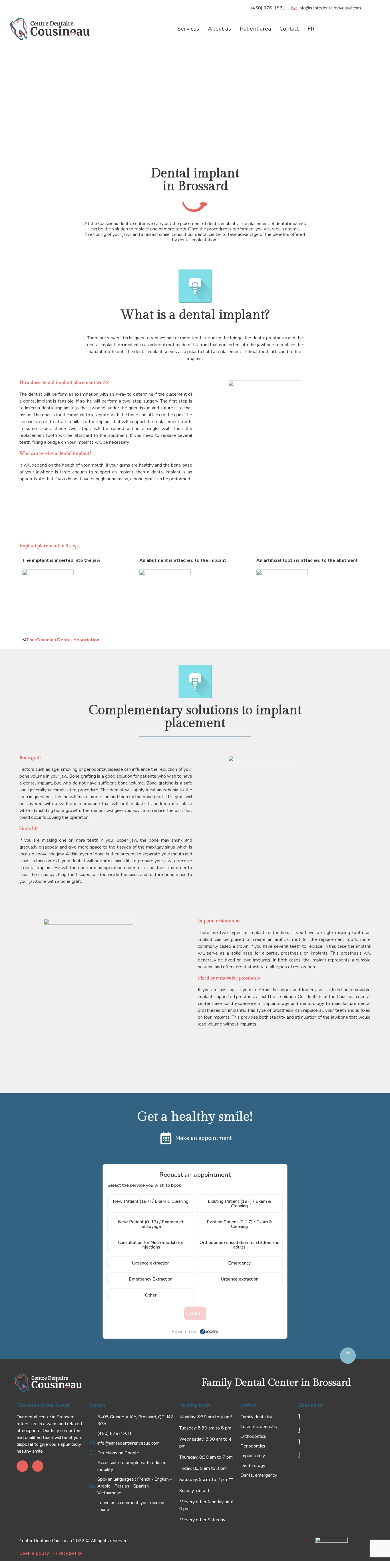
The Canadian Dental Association (62, 640)
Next (195, 1313)
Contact (289, 29)
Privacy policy (67, 1553)
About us (219, 29)
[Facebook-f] (22, 1466)
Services (188, 29)
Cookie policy (34, 1553)
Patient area (255, 29)
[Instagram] (38, 1466)
